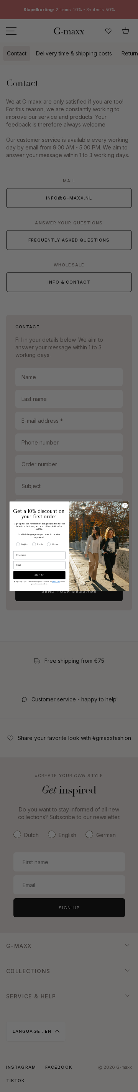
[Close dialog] (125, 505)
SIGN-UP (39, 575)
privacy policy (56, 581)
